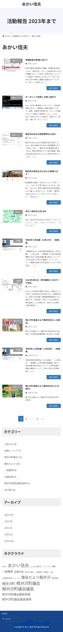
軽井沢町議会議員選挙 (17, 599)
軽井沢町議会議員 (18, 588)
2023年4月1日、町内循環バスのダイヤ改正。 (42, 281)
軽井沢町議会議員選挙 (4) (17, 483)
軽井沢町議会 (28, 583)
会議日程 (18, 571)
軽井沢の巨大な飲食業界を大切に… (41, 134)
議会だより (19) (12, 463)
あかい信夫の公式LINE (35, 211)
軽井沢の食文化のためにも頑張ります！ (41, 173)
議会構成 (55, 578)
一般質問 (7, 571)
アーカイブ (6, 619)
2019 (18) (9, 540)
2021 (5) (8, 527)
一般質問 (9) (10, 470)
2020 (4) (8, 534)
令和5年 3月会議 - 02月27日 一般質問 (42, 241)
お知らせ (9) (10, 444)
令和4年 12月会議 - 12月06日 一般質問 (42, 350)
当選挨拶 (39, 572)
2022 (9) (8, 521)
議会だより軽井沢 (36, 577)
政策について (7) (12, 450)
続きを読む (53, 88)
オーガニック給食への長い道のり (40, 96)
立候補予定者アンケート (11, 578)
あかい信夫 (18, 565)
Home (4, 613)
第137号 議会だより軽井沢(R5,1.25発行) (42, 321)
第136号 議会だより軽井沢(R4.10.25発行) (42, 387)
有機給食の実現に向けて (36, 59)
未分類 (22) (10, 489)
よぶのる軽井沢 (36, 566)
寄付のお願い (29, 572)
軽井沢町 (8, 583)
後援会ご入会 (48, 572)
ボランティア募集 (49, 566)
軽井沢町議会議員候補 (16, 594)
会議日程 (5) (10, 476)
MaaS (4, 566)
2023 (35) (9, 514)
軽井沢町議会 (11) (13, 457)
